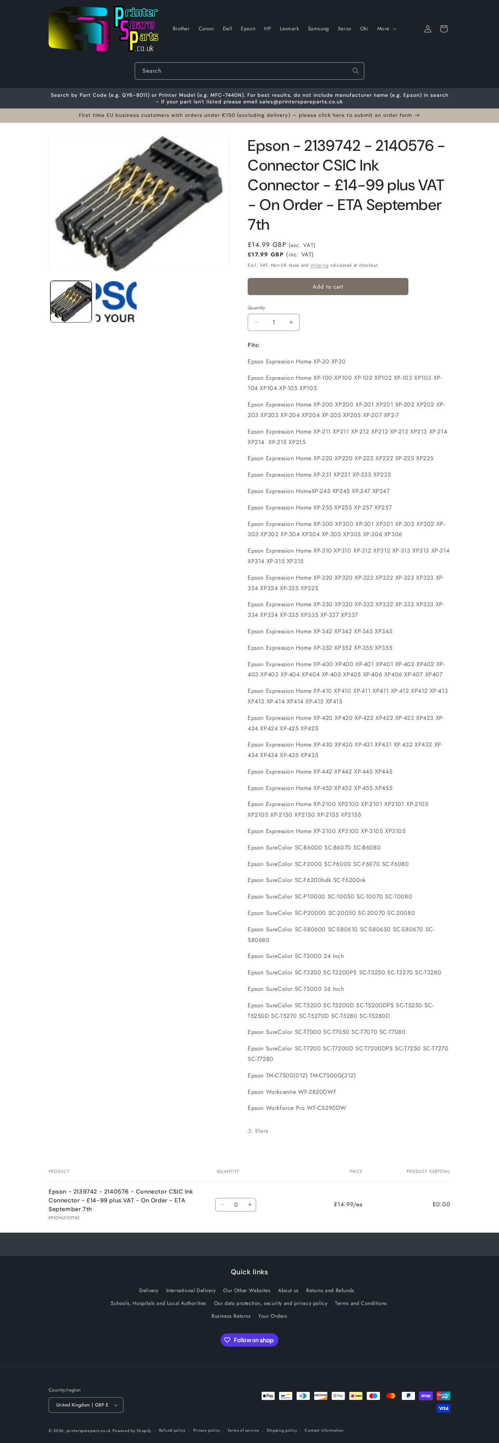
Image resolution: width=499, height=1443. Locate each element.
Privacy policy (206, 1430)
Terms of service (243, 1430)
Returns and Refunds (330, 1290)
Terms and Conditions (361, 1303)
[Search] (356, 71)
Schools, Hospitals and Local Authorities (158, 1303)
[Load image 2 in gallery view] (116, 301)
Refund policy (172, 1430)
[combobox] (249, 71)
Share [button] (261, 1130)
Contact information (324, 1430)
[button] (386, 28)
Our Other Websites (246, 1290)
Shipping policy (282, 1430)
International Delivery (191, 1290)
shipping (320, 265)
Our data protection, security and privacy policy (271, 1303)
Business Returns (231, 1316)
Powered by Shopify (132, 1431)
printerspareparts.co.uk (88, 1431)
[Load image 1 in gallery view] (71, 301)
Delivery (149, 1290)
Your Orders (272, 1316)
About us (288, 1290)
